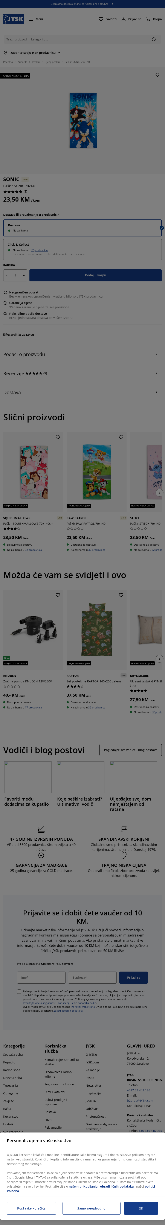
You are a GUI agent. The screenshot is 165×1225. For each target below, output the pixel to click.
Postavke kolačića (31, 1208)
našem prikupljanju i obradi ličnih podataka (101, 1186)
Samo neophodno (91, 1208)
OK (141, 1208)
